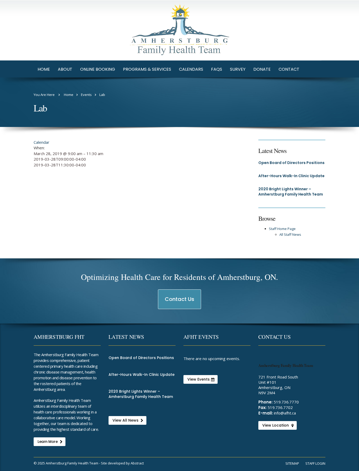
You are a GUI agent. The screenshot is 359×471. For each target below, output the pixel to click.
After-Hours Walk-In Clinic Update (291, 175)
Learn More (48, 441)
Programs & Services (147, 69)
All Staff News (290, 234)
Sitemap (292, 463)
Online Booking (97, 69)
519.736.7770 (286, 402)
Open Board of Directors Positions (291, 162)
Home (44, 69)
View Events (198, 379)
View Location (275, 425)
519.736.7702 (280, 407)
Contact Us (180, 302)
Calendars (191, 69)
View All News (125, 420)
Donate (262, 69)
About (65, 69)
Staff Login (315, 463)
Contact (289, 69)
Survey (237, 69)
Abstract (137, 463)
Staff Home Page (282, 228)
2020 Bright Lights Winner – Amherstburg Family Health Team (290, 191)
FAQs (216, 69)
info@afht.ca (285, 413)
